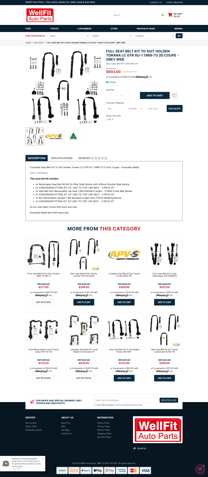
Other (114, 28)
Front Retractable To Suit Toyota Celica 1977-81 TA (44, 350)
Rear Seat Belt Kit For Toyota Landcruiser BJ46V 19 (164, 350)
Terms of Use (103, 423)
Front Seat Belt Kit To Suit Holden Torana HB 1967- (124, 350)
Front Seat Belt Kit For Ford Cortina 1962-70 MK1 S (44, 274)
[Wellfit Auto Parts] (39, 15)
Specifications (62, 158)
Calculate (175, 108)
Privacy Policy (137, 405)
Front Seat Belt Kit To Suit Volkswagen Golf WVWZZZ (164, 274)
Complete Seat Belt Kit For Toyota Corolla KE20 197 (124, 274)
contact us (156, 2)
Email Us (141, 448)
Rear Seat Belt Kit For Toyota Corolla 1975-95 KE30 (84, 274)
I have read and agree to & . (119, 405)
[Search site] (163, 15)
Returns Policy (103, 430)
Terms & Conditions (122, 405)
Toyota (54, 28)
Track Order (31, 426)
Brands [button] (178, 28)
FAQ (63, 426)
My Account (31, 423)
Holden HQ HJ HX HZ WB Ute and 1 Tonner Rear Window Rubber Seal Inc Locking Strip (26, 463)
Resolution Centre (33, 430)
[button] (174, 95)
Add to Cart (155, 95)
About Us (65, 423)
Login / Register (174, 2)
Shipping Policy (104, 433)
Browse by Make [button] (146, 28)
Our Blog (65, 430)
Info (150, 77)
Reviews (85, 158)
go (179, 36)
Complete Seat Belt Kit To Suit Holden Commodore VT (84, 350)
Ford (28, 28)
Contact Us (66, 433)
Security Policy (104, 437)
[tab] (36, 158)
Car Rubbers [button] (84, 28)
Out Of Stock (43, 302)
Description (36, 158)
